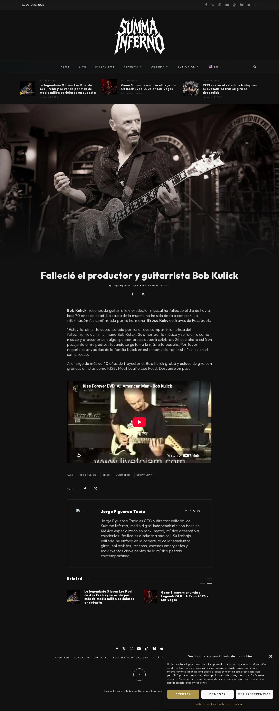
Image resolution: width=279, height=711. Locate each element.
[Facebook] (206, 5)
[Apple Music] (249, 5)
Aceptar (183, 694)
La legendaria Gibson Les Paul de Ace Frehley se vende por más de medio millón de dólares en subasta (67, 89)
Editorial (101, 658)
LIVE (82, 66)
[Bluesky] (242, 5)
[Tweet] (143, 294)
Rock (143, 285)
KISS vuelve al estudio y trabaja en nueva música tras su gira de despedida (230, 89)
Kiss (106, 474)
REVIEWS (131, 66)
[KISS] (191, 88)
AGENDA (158, 66)
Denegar (217, 694)
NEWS (65, 66)
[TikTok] (234, 5)
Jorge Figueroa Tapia (123, 511)
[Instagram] (220, 5)
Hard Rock (49, 80)
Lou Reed (124, 474)
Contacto (81, 658)
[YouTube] (227, 5)
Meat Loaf (145, 474)
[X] (213, 5)
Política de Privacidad (230, 703)
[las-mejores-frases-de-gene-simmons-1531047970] (109, 87)
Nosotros (62, 658)
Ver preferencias (254, 694)
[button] (271, 656)
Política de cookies (205, 703)
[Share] (132, 294)
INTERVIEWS (105, 66)
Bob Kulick (88, 474)
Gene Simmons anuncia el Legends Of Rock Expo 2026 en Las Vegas (148, 87)
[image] (27, 88)
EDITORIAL (186, 66)
